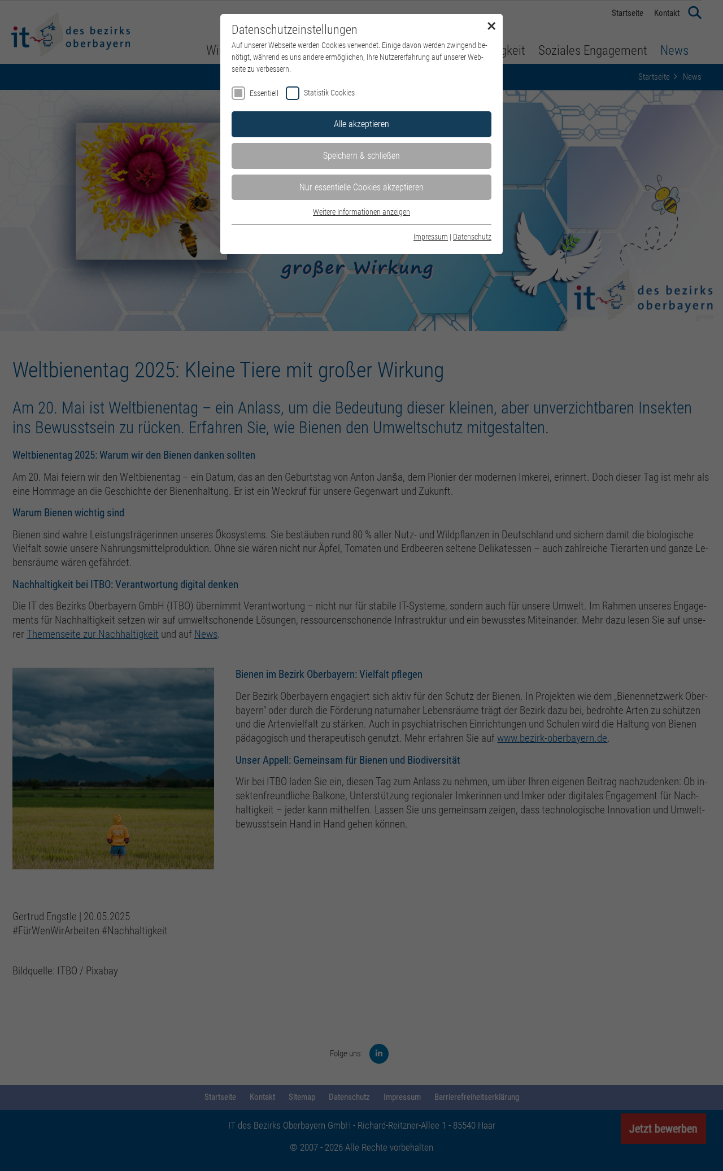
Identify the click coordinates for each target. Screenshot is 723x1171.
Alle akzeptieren (361, 124)
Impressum (430, 236)
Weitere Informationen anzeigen (361, 211)
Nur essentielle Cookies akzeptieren (361, 187)
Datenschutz (472, 236)
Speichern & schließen (361, 155)
